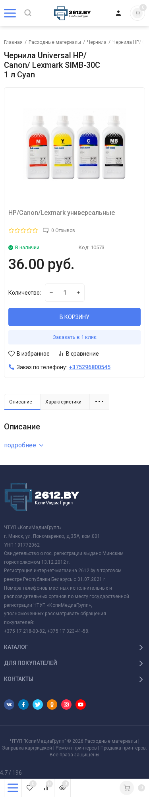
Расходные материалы (55, 42)
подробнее (20, 445)
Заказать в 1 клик (75, 337)
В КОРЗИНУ (74, 317)
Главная (13, 42)
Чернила (96, 42)
